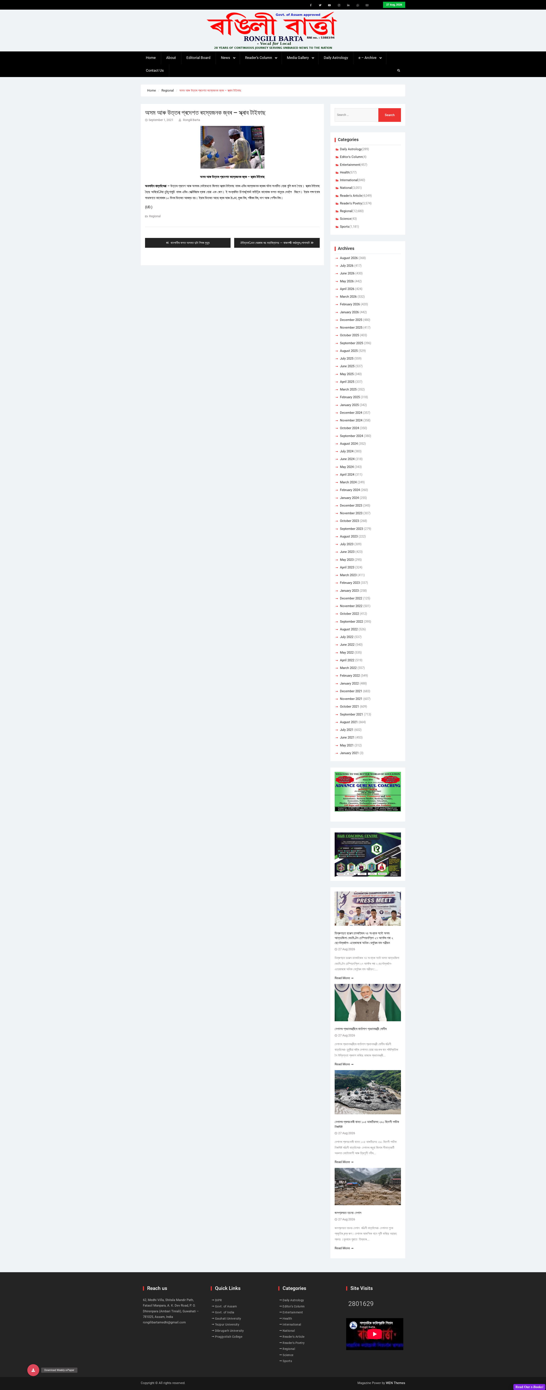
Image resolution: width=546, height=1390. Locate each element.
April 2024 (347, 474)
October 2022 (349, 614)
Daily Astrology (336, 57)
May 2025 (347, 374)
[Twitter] (320, 5)
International (349, 180)
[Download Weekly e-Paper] (33, 1370)
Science (345, 219)
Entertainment (350, 165)
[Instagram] (339, 5)
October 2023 (349, 521)
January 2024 (349, 498)
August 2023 (349, 536)
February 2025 (350, 397)
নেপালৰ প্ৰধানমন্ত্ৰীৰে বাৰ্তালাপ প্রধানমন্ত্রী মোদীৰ (360, 1029)
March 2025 (348, 389)
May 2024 (347, 467)
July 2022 (346, 637)
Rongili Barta (191, 120)
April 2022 (347, 660)
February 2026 (350, 304)
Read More (342, 978)
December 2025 (351, 320)
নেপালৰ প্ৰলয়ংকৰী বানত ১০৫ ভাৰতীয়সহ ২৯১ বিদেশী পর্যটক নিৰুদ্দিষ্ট (367, 1124)
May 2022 (347, 652)
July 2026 (346, 266)
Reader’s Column (258, 57)
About (171, 57)
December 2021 (351, 691)
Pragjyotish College (229, 1336)
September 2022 (351, 622)
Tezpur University (227, 1324)
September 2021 (351, 714)
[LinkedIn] (348, 5)
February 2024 (350, 490)
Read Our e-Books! (529, 1387)
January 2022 (349, 683)
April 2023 (347, 567)
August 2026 (349, 258)
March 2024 (348, 482)
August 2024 (349, 444)
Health (344, 172)
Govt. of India (224, 1312)
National (346, 188)
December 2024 (351, 413)
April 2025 (347, 382)
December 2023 (351, 505)
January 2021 (349, 753)
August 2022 (349, 629)
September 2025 (351, 343)
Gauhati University (228, 1318)
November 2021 (351, 699)
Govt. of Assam (226, 1306)
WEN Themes (395, 1383)
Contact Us (155, 70)
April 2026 (347, 289)
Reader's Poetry (351, 203)
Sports (344, 227)
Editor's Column (351, 157)
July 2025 (346, 358)
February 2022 (350, 676)
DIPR (218, 1300)
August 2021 (349, 722)
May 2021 (347, 745)
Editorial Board (198, 57)
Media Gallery (298, 57)
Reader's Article (351, 196)
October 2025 (349, 335)
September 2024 (351, 436)
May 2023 (347, 560)
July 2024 (346, 451)
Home (151, 57)
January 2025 (349, 405)
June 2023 (347, 552)
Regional (155, 216)
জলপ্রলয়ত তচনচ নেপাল (348, 1213)
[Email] (367, 5)
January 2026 (349, 312)
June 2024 (347, 459)
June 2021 (347, 737)
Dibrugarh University (229, 1330)
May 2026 (347, 281)
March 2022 (348, 668)
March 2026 (348, 297)
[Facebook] (310, 5)
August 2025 (349, 351)
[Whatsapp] (357, 5)
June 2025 (347, 366)
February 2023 (350, 583)
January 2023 (349, 591)
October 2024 (349, 428)
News (225, 57)
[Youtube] (329, 5)
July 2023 (346, 544)
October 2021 (349, 706)
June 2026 (347, 273)
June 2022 (347, 645)
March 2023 (348, 575)
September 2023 (351, 529)
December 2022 (351, 598)
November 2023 (351, 513)
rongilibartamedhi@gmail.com (164, 1322)
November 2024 (351, 420)
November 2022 (351, 606)
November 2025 (351, 327)
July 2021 (346, 730)
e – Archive (367, 57)
